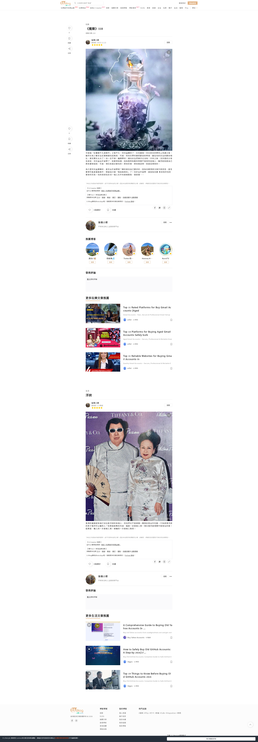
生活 (175, 8)
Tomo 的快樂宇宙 (129, 258)
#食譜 (157, 713)
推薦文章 (114, 8)
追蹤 (168, 42)
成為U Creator (96, 8)
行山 (186, 8)
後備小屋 (95, 40)
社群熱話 (82, 8)
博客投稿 (103, 729)
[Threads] (69, 166)
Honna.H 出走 (147, 258)
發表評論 (92, 279)
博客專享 (132, 8)
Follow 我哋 (129, 201)
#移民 (179, 713)
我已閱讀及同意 (211, 739)
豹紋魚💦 (111, 258)
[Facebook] (69, 154)
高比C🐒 (92, 258)
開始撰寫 (192, 3)
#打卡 (151, 713)
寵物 (181, 8)
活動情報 (134, 197)
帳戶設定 (122, 716)
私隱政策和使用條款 (62, 738)
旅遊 (154, 8)
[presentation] (86, 250)
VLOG (142, 8)
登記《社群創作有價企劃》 (111, 191)
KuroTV (165, 258)
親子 (170, 8)
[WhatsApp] (69, 160)
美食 (148, 8)
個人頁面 (122, 713)
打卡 (98, 197)
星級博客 (123, 8)
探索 (107, 8)
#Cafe (162, 713)
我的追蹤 (122, 722)
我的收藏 (122, 719)
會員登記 (182, 3)
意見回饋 (103, 726)
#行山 (146, 713)
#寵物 (141, 713)
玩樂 (165, 8)
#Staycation (171, 713)
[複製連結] (69, 171)
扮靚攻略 (126, 197)
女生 (159, 8)
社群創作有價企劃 (68, 8)
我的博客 (122, 726)
